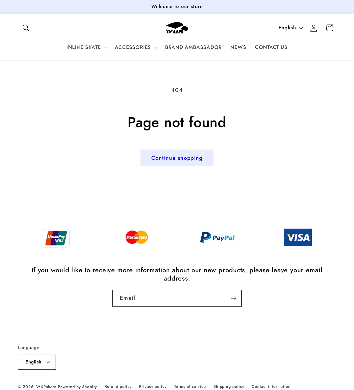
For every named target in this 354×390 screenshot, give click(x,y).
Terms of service (190, 386)
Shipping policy (229, 386)
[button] (26, 28)
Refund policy (118, 386)
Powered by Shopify (77, 386)
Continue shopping (176, 158)
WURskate (46, 386)
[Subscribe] (233, 298)
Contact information (271, 386)
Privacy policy (153, 386)
